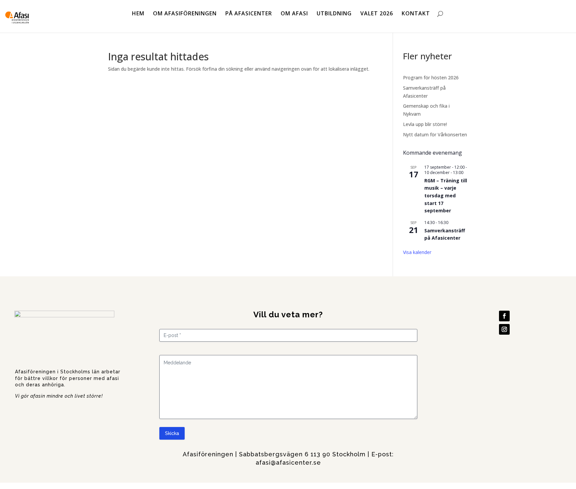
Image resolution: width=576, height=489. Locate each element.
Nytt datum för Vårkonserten (435, 134)
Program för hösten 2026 (431, 77)
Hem (138, 14)
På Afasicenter (248, 14)
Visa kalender (417, 252)
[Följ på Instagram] (504, 329)
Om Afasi (294, 14)
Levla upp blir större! (425, 124)
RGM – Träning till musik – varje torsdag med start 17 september (445, 195)
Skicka (172, 433)
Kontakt (416, 14)
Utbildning (334, 14)
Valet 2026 (376, 14)
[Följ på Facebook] (504, 316)
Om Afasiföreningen (185, 14)
